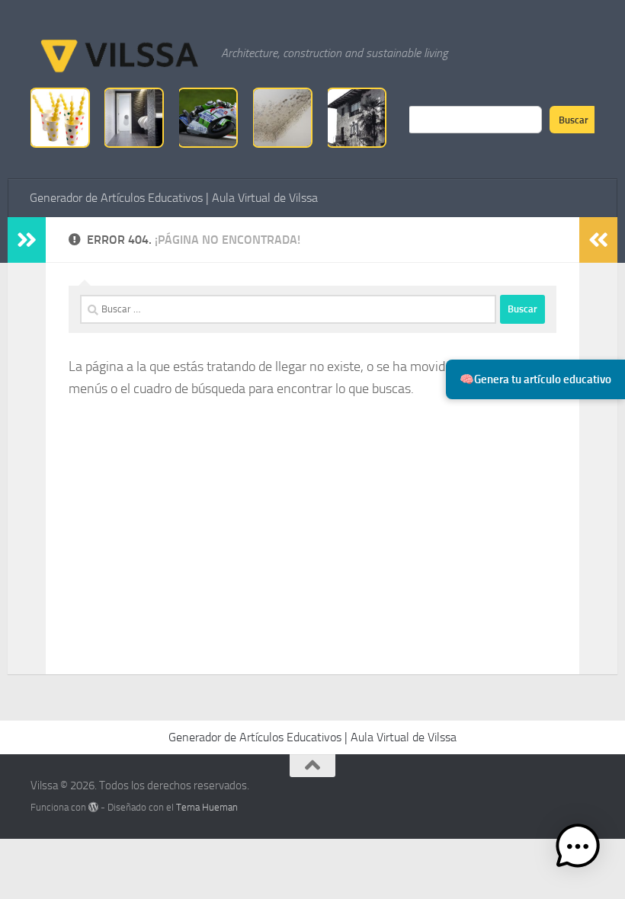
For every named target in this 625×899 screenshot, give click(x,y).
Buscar (573, 120)
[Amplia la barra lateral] (27, 240)
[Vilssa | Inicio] (118, 53)
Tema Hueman (207, 807)
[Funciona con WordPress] (93, 807)
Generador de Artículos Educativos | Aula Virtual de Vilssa (174, 197)
